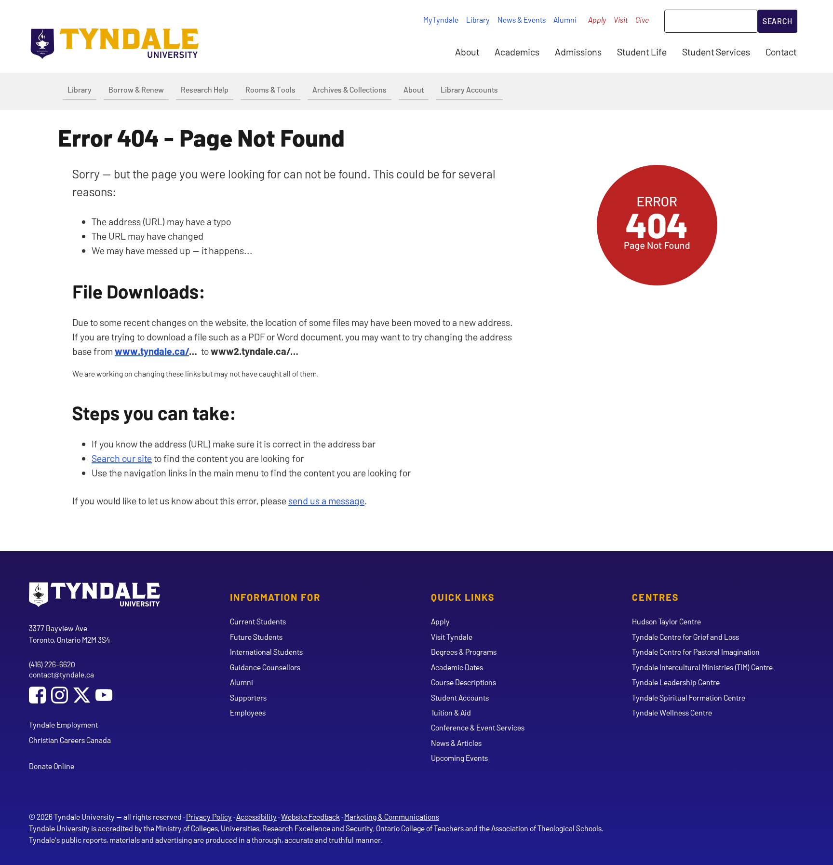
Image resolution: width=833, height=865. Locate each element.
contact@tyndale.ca (61, 674)
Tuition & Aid (451, 712)
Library (478, 19)
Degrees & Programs (464, 651)
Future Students (256, 636)
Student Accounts (460, 697)
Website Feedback (310, 816)
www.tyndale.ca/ (152, 351)
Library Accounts (469, 89)
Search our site (122, 458)
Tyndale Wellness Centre (672, 712)
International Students (266, 651)
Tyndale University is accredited (81, 828)
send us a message (326, 500)
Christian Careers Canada (70, 739)
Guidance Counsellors (265, 667)
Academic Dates (457, 667)
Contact (781, 51)
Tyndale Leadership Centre (676, 682)
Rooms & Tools (270, 89)
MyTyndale (440, 19)
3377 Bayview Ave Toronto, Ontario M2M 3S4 (69, 633)
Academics (517, 51)
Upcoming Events (459, 757)
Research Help (204, 89)
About (467, 51)
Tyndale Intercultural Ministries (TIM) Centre (702, 667)
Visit (621, 19)
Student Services (716, 51)
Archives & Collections (349, 89)
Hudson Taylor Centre (666, 621)
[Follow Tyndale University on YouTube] (103, 696)
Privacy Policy (209, 816)
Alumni (565, 19)
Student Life (642, 51)
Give (642, 19)
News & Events (521, 19)
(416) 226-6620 (52, 664)
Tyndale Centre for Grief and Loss (685, 636)
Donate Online (51, 765)
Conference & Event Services (477, 727)
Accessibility (256, 816)
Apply (597, 19)
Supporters (248, 697)
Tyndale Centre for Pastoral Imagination (696, 651)
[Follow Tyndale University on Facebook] (37, 696)
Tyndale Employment (63, 724)
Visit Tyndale (451, 636)
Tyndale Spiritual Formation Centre (688, 697)
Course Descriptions (463, 682)
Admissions (578, 51)
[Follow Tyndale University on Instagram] (59, 696)
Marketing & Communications (391, 816)
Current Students (258, 621)
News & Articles (456, 742)
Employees (248, 712)
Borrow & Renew (136, 89)
